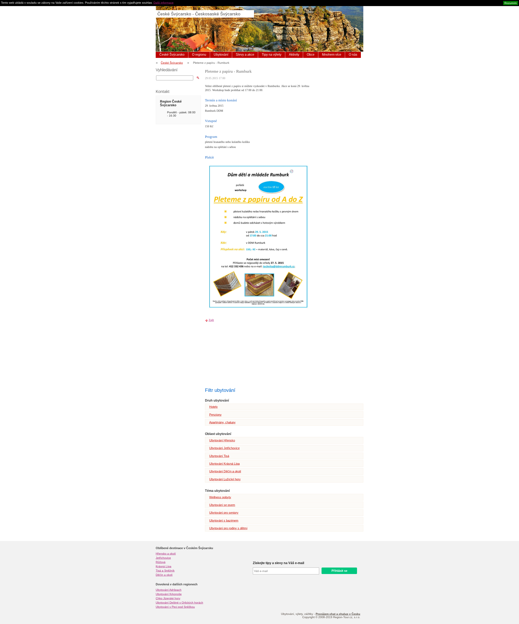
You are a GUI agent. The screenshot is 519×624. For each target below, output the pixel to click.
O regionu (199, 54)
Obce (310, 54)
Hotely (213, 406)
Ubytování (221, 54)
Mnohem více (331, 54)
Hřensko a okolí (166, 553)
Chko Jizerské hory (168, 598)
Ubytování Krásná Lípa (224, 463)
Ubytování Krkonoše (169, 594)
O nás (353, 54)
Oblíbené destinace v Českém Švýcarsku (184, 548)
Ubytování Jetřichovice (224, 448)
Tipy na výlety (271, 54)
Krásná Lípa (163, 566)
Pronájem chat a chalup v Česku (338, 613)
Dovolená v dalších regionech (176, 584)
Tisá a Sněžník (165, 570)
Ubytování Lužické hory (225, 479)
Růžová (160, 562)
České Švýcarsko (171, 54)
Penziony (215, 414)
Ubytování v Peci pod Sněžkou (175, 606)
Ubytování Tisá (219, 456)
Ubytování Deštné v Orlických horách (179, 602)
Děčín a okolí (164, 574)
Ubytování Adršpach (168, 589)
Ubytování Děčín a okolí (225, 471)
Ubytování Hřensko (222, 440)
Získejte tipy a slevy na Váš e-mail (278, 563)
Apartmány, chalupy (222, 422)
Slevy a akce (245, 54)
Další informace (163, 2)
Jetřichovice (163, 557)
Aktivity (294, 54)
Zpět (211, 320)
